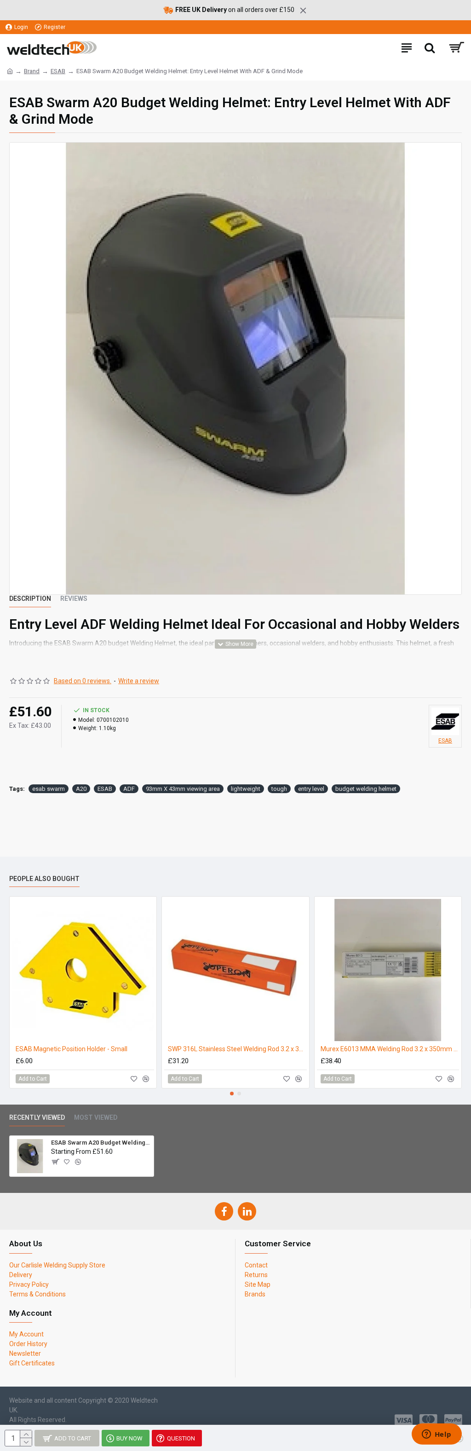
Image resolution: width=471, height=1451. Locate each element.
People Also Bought (44, 878)
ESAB (58, 71)
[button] (232, 1093)
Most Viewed (95, 1117)
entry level (311, 788)
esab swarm (48, 788)
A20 (81, 788)
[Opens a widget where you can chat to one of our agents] (436, 1434)
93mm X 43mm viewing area (183, 788)
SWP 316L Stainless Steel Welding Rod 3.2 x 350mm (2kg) (237, 1049)
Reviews (73, 598)
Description (30, 598)
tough (279, 788)
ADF (129, 788)
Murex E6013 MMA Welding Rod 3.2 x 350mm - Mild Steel (390, 1049)
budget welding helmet (365, 788)
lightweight (245, 788)
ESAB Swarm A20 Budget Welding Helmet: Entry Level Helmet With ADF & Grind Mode (100, 1142)
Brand (32, 71)
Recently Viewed (37, 1117)
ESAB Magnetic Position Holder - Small (71, 1049)
